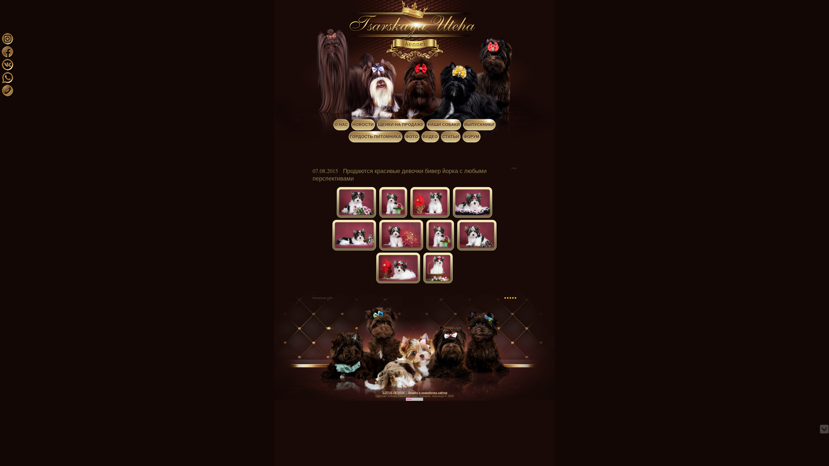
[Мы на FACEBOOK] (7, 57)
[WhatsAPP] (7, 82)
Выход (34, 3)
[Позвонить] (7, 95)
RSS (38, 3)
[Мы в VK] (7, 70)
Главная (25, 3)
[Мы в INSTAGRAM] (7, 44)
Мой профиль (30, 3)
